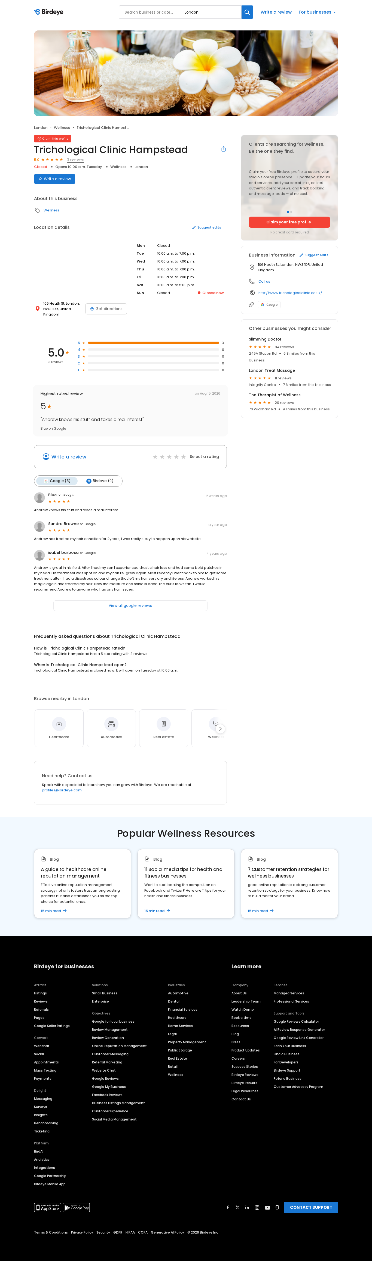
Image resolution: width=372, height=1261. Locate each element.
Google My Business (109, 1086)
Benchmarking (46, 1123)
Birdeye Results (244, 1083)
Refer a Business (287, 1078)
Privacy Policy (82, 1232)
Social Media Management (114, 1119)
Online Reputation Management (119, 1046)
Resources (240, 1025)
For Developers (286, 1062)
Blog (235, 1034)
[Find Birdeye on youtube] (267, 1207)
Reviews (41, 1001)
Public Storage (180, 1050)
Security (103, 1232)
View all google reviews (130, 605)
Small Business (104, 993)
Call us (264, 281)
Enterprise (100, 1001)
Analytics (42, 1159)
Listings (40, 993)
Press (235, 1042)
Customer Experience (110, 1111)
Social (39, 1054)
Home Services (180, 1025)
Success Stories (244, 1066)
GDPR (117, 1232)
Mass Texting (45, 1070)
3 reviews (75, 159)
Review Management (110, 1029)
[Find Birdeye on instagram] (257, 1207)
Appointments (46, 1062)
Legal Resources (244, 1091)
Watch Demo (242, 1009)
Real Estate (177, 1058)
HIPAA (130, 1232)
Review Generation (108, 1037)
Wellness (62, 127)
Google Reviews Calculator (296, 1021)
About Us (239, 993)
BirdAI (38, 1151)
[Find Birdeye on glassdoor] (277, 1207)
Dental (173, 1001)
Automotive (178, 993)
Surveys (40, 1106)
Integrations (44, 1167)
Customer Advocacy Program (298, 1086)
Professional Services (291, 1001)
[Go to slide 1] (288, 212)
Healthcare (177, 1017)
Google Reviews (105, 1078)
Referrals (41, 1009)
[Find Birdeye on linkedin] (247, 1207)
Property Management (187, 1042)
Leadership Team (246, 1001)
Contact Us (241, 1099)
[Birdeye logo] (49, 12)
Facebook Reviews (107, 1095)
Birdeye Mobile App (50, 1184)
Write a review (276, 12)
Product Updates (245, 1050)
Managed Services (289, 993)
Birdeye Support (287, 1070)
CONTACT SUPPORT (311, 1207)
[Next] (220, 729)
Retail (173, 1066)
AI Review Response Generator (299, 1029)
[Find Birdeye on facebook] (228, 1207)
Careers (238, 1058)
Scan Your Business (290, 1046)
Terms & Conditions (51, 1232)
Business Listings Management (118, 1103)
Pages (39, 1017)
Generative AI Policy (167, 1232)
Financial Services (182, 1009)
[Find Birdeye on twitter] (238, 1207)
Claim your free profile (288, 222)
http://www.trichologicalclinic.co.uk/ (290, 292)
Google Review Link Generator (299, 1037)
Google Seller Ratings (52, 1025)
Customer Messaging (110, 1054)
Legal (172, 1034)
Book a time (241, 1017)
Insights (41, 1115)
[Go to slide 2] (291, 212)
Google (272, 304)
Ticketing (42, 1131)
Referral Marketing (107, 1062)
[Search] (247, 12)
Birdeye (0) (103, 480)
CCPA (143, 1232)
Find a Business (287, 1054)
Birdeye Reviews (244, 1074)
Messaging (43, 1098)
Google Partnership (50, 1175)
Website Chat (104, 1070)
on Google (66, 495)
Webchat (42, 1046)
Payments (42, 1078)
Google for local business (113, 1021)
